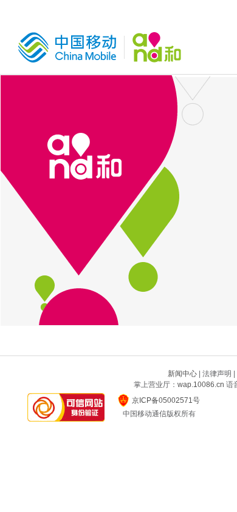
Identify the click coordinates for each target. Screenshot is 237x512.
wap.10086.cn (200, 384)
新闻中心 (182, 373)
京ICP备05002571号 (166, 400)
